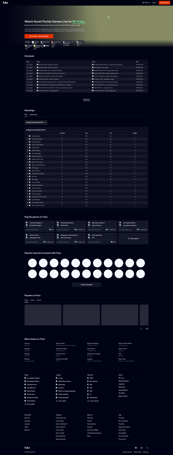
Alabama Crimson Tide (37, 159)
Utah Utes (34, 176)
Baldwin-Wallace (93, 343)
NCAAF (36, 42)
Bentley (27, 359)
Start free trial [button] (164, 2)
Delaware (39, 45)
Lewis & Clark (60, 354)
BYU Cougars (35, 168)
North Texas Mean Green (38, 205)
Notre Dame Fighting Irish (38, 165)
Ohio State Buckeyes (37, 139)
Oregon (89, 359)
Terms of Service (127, 452)
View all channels (86, 284)
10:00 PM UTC (139, 67)
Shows (33, 300)
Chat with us (122, 439)
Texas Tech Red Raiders (38, 144)
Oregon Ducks (35, 147)
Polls (26, 114)
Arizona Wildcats (36, 182)
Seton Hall (122, 359)
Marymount (91, 348)
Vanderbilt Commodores (38, 173)
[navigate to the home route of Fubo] (5, 2)
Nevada (81, 42)
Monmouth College (93, 354)
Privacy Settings (123, 436)
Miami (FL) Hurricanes (37, 162)
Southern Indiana (61, 348)
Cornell (29, 45)
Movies (39, 300)
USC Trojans (35, 179)
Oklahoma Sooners (37, 156)
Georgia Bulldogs (36, 142)
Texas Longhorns (36, 170)
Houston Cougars (36, 194)
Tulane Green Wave (37, 191)
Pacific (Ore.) (57, 42)
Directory (145, 452)
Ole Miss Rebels (36, 150)
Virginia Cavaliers (36, 188)
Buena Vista (123, 348)
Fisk (120, 354)
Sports (26, 300)
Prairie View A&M (62, 359)
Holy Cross (46, 42)
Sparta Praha (60, 343)
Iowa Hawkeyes (36, 199)
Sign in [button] (154, 2)
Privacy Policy (138, 452)
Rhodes (27, 354)
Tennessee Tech (70, 42)
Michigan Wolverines (37, 185)
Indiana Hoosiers (36, 136)
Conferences (33, 114)
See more (86, 100)
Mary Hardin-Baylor (125, 343)
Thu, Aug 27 (30, 67)
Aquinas (27, 348)
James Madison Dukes (37, 202)
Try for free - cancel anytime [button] (39, 36)
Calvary (27, 343)
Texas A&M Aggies (36, 153)
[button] (141, 328)
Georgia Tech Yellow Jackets (39, 196)
